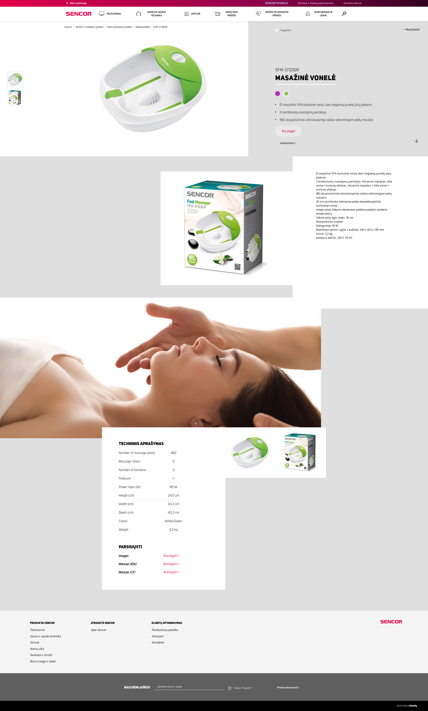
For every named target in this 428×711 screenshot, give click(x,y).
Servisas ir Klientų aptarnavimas (316, 3)
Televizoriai (37, 630)
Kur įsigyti (288, 131)
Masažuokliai (412, 29)
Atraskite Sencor (353, 3)
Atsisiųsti (170, 555)
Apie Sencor (98, 630)
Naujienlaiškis (137, 687)
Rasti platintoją (78, 3)
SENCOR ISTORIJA (276, 3)
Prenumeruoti (287, 687)
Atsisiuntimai (287, 143)
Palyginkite (285, 30)
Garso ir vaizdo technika (45, 636)
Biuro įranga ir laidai (43, 661)
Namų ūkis (37, 649)
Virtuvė (34, 642)
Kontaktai (158, 642)
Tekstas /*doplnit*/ (242, 688)
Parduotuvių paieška (165, 630)
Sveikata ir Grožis (41, 655)
